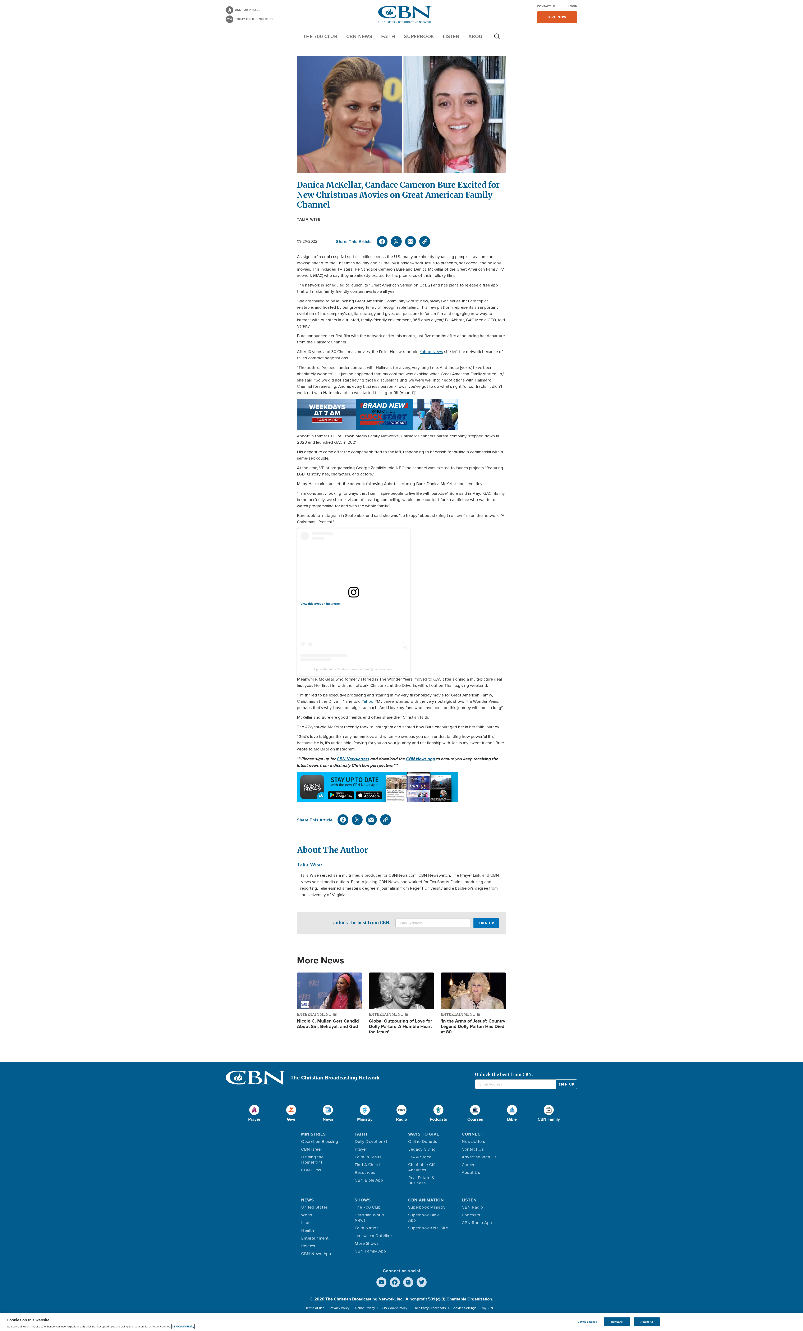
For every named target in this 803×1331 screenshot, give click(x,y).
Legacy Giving (422, 1149)
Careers (469, 1164)
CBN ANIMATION (426, 1200)
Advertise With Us (479, 1157)
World (306, 1215)
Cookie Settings (587, 1322)
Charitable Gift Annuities (422, 1167)
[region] (401, 1322)
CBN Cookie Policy (394, 1308)
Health (307, 1230)
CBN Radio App (477, 1222)
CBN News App (316, 1253)
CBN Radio (472, 1207)
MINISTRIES (313, 1134)
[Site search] (497, 38)
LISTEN (451, 36)
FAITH (388, 36)
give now (557, 17)
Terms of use (314, 1308)
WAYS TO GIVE (423, 1134)
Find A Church (368, 1164)
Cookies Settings (463, 1308)
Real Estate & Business (421, 1180)
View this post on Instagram (320, 603)
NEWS (307, 1200)
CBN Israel (311, 1149)
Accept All (647, 1322)
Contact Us (546, 6)
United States (314, 1207)
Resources (365, 1172)
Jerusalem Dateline (373, 1235)
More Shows (367, 1243)
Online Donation (424, 1141)
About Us (471, 1172)
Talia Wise (309, 219)
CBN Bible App (369, 1180)
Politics (308, 1246)
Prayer (361, 1149)
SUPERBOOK (419, 36)
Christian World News (369, 1218)
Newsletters (473, 1141)
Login (572, 6)
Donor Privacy (365, 1308)
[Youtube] (381, 1282)
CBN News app (420, 759)
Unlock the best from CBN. (361, 922)
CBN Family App (370, 1251)
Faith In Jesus (368, 1157)
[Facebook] (382, 241)
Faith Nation (367, 1228)
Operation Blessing (319, 1141)
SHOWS (363, 1200)
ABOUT (477, 36)
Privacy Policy (339, 1308)
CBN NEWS (359, 36)
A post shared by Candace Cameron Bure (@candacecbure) (354, 669)
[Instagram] (408, 1282)
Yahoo (367, 701)
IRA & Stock (419, 1157)
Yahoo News (431, 351)
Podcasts (471, 1215)
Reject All (617, 1322)
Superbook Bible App (424, 1218)
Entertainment (315, 1238)
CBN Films (311, 1170)
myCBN (487, 1308)
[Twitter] (396, 241)
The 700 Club (320, 36)
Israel (306, 1222)
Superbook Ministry (426, 1207)
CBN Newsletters (353, 759)
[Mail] (410, 241)
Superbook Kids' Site (428, 1228)
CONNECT (472, 1134)
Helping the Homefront (312, 1160)
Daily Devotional (371, 1141)
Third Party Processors (429, 1308)
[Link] (424, 241)
